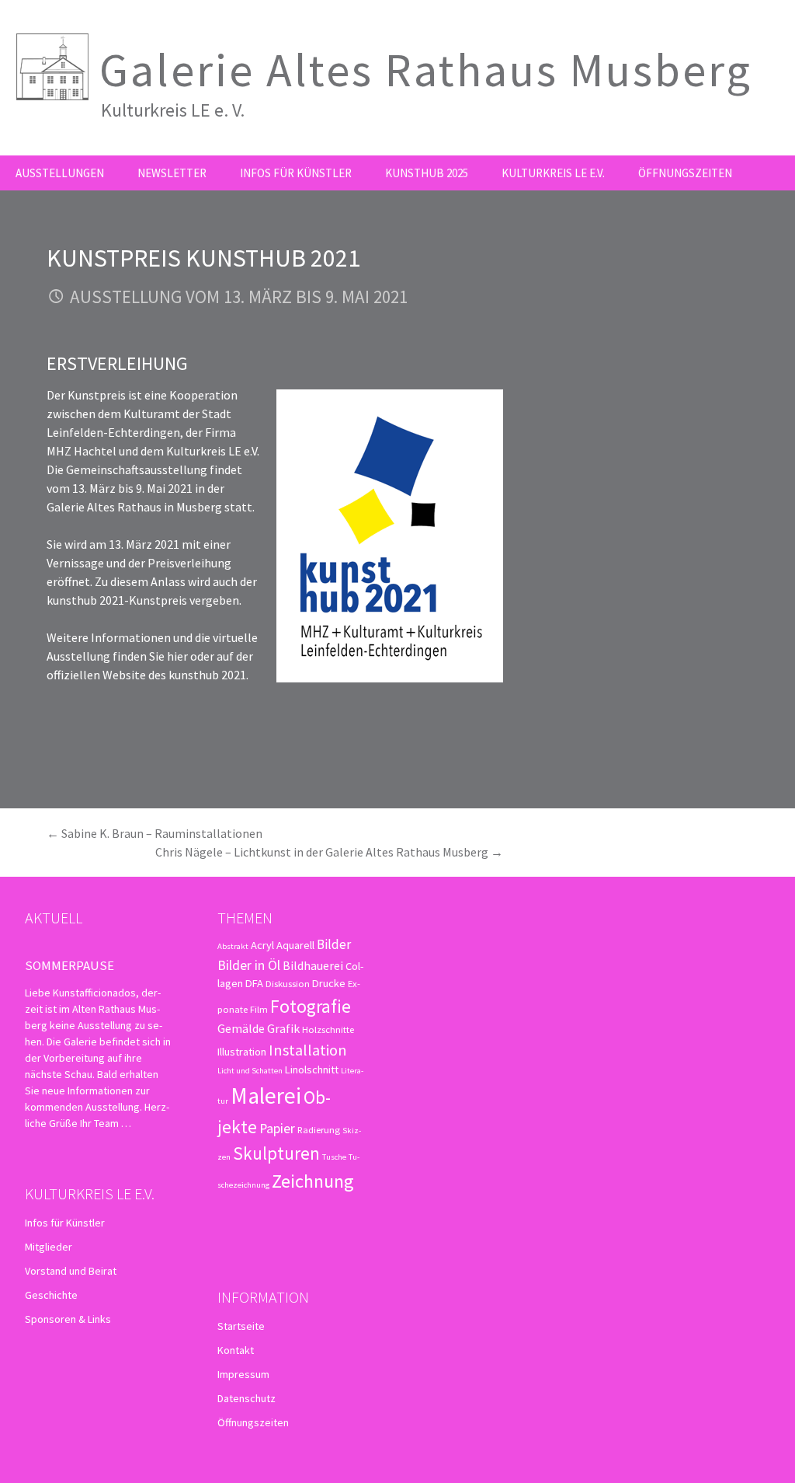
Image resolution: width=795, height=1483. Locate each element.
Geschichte (51, 1295)
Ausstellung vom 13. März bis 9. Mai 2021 (239, 296)
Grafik (283, 1028)
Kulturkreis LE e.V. (553, 173)
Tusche (334, 1157)
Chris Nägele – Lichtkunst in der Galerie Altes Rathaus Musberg (329, 852)
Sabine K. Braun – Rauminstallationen (154, 833)
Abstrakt (232, 946)
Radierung (318, 1129)
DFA (254, 983)
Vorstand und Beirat (70, 1271)
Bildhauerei (313, 965)
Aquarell (295, 945)
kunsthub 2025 (426, 173)
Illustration (241, 1052)
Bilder (334, 944)
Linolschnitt (311, 1069)
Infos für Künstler (296, 173)
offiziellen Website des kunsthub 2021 (146, 674)
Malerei (266, 1095)
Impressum (243, 1374)
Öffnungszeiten (685, 173)
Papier (277, 1128)
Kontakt (235, 1350)
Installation (308, 1050)
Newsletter (172, 173)
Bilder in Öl (248, 965)
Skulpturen (276, 1153)
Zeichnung (313, 1181)
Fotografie (310, 1006)
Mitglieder (48, 1247)
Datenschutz (246, 1398)
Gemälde (241, 1028)
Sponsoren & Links (68, 1319)
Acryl (262, 945)
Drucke (328, 983)
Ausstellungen (60, 173)
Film (259, 1009)
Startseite (241, 1326)
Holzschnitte (328, 1029)
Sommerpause (69, 965)
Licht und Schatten (250, 1071)
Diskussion (288, 983)
